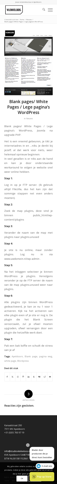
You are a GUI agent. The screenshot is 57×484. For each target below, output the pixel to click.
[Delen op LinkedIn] (28, 376)
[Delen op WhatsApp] (17, 376)
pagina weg (45, 356)
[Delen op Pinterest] (23, 376)
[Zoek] (42, 9)
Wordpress (23, 360)
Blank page (31, 356)
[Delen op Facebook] (7, 376)
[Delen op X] (12, 376)
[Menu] (49, 9)
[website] (28, 62)
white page (10, 360)
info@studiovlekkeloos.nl (17, 451)
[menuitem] (42, 9)
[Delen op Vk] (39, 376)
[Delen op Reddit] (44, 376)
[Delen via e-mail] (50, 376)
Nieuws (29, 118)
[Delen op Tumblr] (34, 376)
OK (22, 478)
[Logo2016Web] (23, 9)
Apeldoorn (17, 356)
